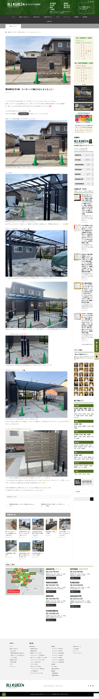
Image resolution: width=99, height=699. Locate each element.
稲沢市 (84, 426)
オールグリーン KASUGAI (57, 655)
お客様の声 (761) (48, 17)
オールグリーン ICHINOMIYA (58, 662)
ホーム (13, 17)
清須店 (76, 421)
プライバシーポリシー (77, 653)
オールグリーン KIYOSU (57, 650)
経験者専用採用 (55, 675)
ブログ (57, 17)
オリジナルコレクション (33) (36, 673)
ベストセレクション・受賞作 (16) (37, 668)
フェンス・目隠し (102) (35, 662)
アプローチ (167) (34, 664)
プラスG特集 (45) (34, 671)
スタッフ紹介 (54, 666)
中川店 (76, 431)
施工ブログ (13, 26)
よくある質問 (76, 648)
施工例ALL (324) (33, 648)
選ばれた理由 (13, 662)
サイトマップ (76, 650)
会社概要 (53, 664)
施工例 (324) (36, 17)
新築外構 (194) (33, 650)
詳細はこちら (50, 578)
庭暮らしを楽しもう (24, 17)
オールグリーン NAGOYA (57, 648)
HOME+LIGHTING (55, 668)
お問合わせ (49, 21)
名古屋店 (77, 405)
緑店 (76, 452)
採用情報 (85, 17)
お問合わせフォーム (77, 646)
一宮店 (76, 471)
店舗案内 (76, 17)
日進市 (90, 465)
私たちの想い (13, 650)
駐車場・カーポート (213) (35, 653)
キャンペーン (67, 17)
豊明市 (89, 457)
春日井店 (77, 442)
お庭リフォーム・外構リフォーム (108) (38, 657)
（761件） (84, 189)
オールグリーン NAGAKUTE (58, 659)
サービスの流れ (14, 657)
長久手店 (77, 462)
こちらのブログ (23, 113)
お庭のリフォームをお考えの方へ (18, 655)
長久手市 (76, 465)
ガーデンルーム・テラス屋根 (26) (37, 655)
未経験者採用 (55, 673)
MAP (61, 575)
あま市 (80, 426)
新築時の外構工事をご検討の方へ (18, 653)
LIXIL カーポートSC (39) (35, 666)
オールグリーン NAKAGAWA (58, 653)
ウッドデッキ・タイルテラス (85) (37, 659)
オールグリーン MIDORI (57, 657)
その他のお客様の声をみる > (88, 344)
